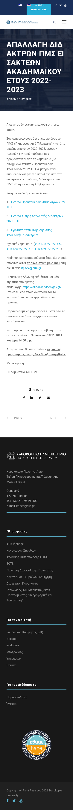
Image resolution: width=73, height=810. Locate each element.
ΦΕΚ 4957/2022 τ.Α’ (48, 244)
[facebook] (56, 5)
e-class (11, 639)
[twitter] (60, 5)
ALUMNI (39, 5)
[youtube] (65, 5)
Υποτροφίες (15, 652)
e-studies (13, 645)
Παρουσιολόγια (17, 697)
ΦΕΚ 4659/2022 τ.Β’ (20, 249)
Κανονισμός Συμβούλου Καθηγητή (29, 577)
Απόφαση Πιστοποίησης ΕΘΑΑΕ (28, 557)
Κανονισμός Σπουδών (21, 550)
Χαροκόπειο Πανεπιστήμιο (25, 471)
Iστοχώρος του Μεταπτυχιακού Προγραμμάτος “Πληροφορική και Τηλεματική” (29, 595)
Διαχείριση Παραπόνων (22, 583)
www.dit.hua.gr (16, 482)
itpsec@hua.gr (31, 268)
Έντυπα (11, 665)
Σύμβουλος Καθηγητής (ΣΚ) (25, 632)
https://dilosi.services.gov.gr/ (42, 287)
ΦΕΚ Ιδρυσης (15, 544)
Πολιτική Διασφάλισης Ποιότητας (30, 570)
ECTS (10, 563)
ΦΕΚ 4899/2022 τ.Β (47, 249)
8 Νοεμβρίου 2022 (19, 99)
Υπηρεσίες (14, 658)
